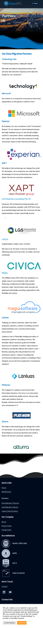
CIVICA (5, 239)
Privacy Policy (7, 526)
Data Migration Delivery (10, 507)
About (4, 522)
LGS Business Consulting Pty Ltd (16, 199)
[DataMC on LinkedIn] (4, 592)
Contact (4, 586)
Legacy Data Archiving (10, 511)
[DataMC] (13, 3)
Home (4, 488)
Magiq (5, 273)
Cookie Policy (6, 530)
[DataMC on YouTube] (10, 592)
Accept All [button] (21, 623)
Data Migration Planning (10, 503)
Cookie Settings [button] (9, 623)
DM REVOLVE (6, 492)
